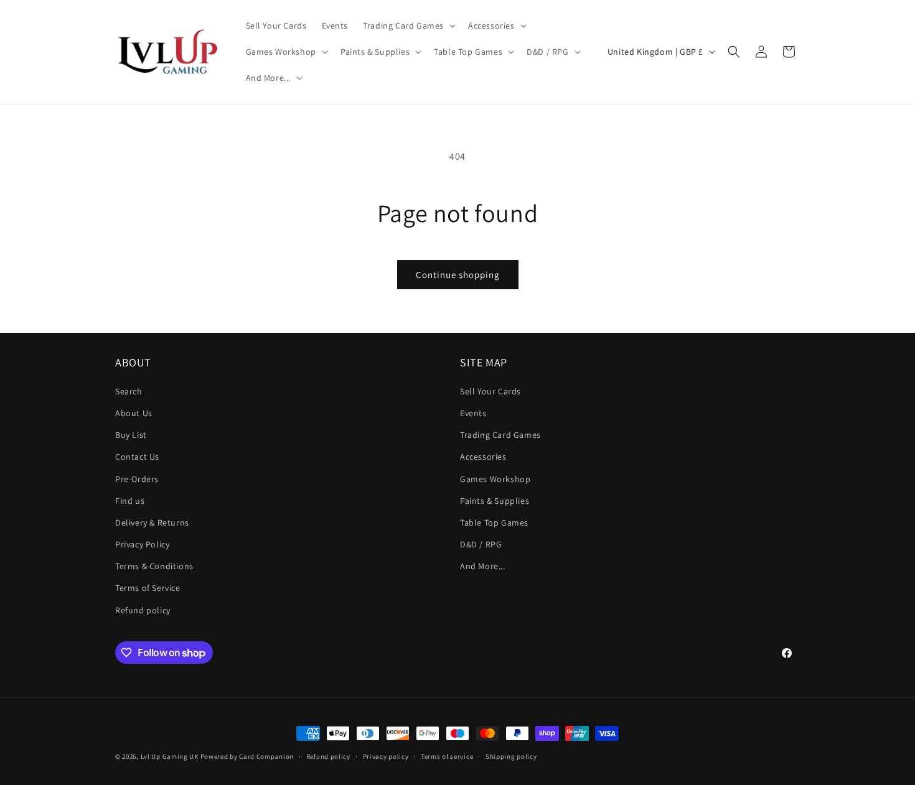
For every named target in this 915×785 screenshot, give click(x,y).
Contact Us (137, 456)
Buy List (131, 434)
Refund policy (143, 610)
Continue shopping (458, 275)
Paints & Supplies (494, 500)
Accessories (483, 456)
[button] (408, 25)
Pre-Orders (137, 479)
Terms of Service (148, 587)
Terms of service (447, 756)
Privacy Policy (142, 544)
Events (473, 413)
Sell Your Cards (490, 391)
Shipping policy (511, 756)
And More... (482, 566)
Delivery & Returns (152, 522)
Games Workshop (495, 479)
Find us (129, 500)
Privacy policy (386, 756)
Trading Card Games (500, 434)
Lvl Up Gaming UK (170, 756)
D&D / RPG (481, 544)
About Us (133, 413)
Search (129, 391)
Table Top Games (494, 522)
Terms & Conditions (154, 566)
